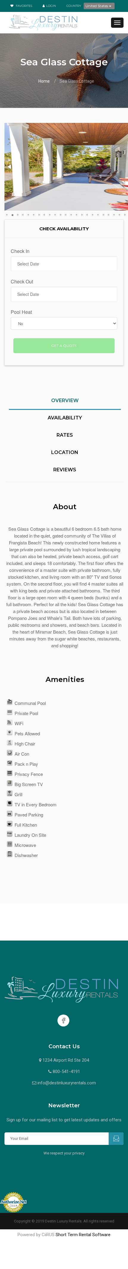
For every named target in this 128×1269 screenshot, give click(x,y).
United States (97, 6)
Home (44, 81)
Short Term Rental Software (83, 1234)
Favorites (23, 6)
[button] (10, 167)
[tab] (65, 404)
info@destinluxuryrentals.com (67, 1083)
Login (51, 6)
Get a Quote (64, 345)
